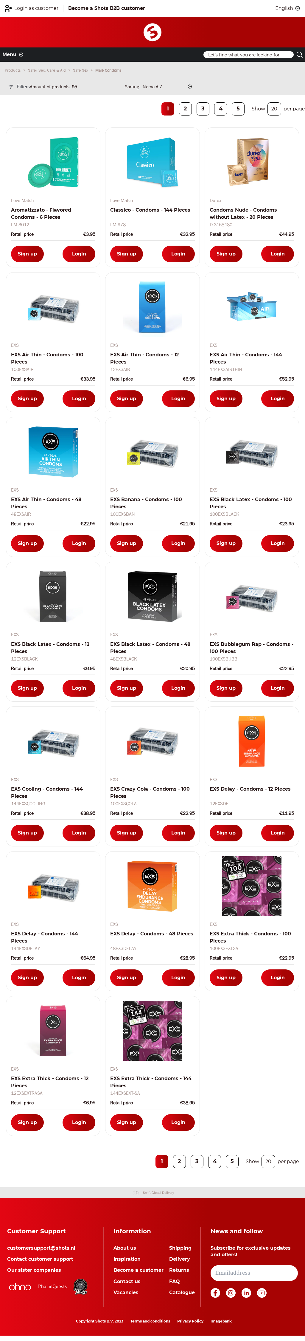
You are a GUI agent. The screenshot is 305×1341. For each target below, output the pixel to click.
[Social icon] (216, 1296)
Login (79, 254)
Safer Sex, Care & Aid (47, 70)
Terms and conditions (150, 1321)
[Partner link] (20, 1287)
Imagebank (221, 1321)
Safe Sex (81, 70)
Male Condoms (108, 70)
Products (13, 70)
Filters (23, 86)
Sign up (27, 254)
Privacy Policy (190, 1321)
